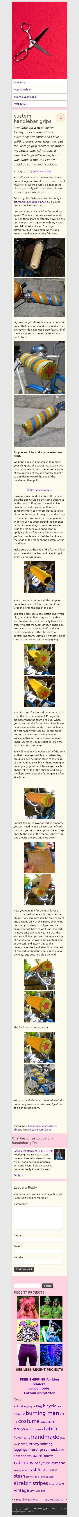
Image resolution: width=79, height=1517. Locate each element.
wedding (41, 1491)
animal (18, 1406)
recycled (42, 1463)
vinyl (32, 1491)
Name (18, 1235)
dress (19, 1429)
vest (61, 1484)
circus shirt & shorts (26, 1499)
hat (62, 1437)
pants (48, 1456)
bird (60, 1406)
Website (18, 1257)
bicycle (33, 1129)
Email (18, 1246)
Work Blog (19, 82)
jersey (33, 1443)
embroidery (34, 1429)
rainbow (24, 1462)
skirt (46, 1470)
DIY (41, 1129)
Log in (16, 1508)
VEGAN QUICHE (53, 1499)
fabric (51, 1429)
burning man (42, 1413)
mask (53, 1449)
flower (18, 1437)
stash (19, 1476)
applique (29, 1406)
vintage (21, 1490)
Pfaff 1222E (20, 104)
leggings (20, 1450)
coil (15, 1422)
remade (58, 1463)
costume (29, 1421)
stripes (40, 1483)
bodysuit (19, 1414)
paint (48, 1129)
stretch (23, 1483)
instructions (49, 1126)
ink (15, 1444)
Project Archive (22, 89)
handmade (34, 1126)
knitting (46, 1444)
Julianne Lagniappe (24, 96)
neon (61, 1450)
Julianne (18, 1151)
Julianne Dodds (42, 171)
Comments (40, 1508)
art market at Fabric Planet (30, 201)
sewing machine (23, 1470)
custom (48, 1421)
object (17, 1129)
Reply (18, 1175)
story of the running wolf (39, 1477)
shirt (37, 1469)
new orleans (23, 1456)
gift (27, 1437)
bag (39, 1406)
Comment (21, 1204)
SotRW (53, 1470)
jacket (22, 1444)
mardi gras (37, 1449)
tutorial (53, 1484)
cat (62, 1414)
